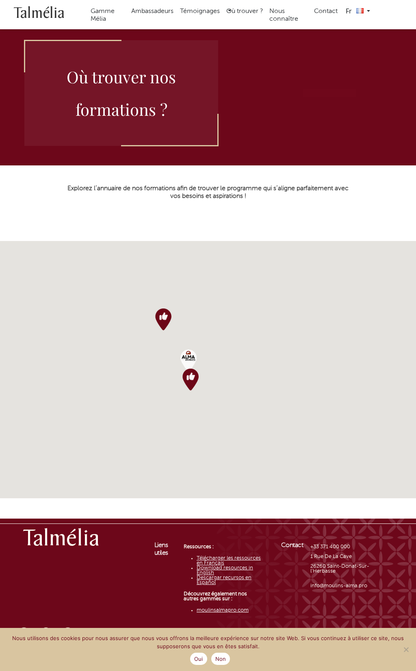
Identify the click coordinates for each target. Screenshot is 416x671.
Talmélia (39, 14)
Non (220, 659)
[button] (244, 11)
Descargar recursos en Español (224, 580)
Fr (349, 11)
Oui (198, 659)
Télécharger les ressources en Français (229, 561)
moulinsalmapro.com (223, 610)
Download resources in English (225, 570)
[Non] (406, 649)
